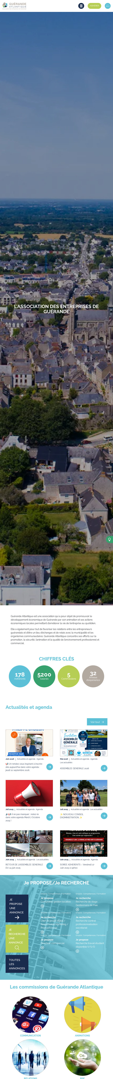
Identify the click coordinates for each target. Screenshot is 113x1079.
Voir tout (95, 721)
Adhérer (94, 5)
